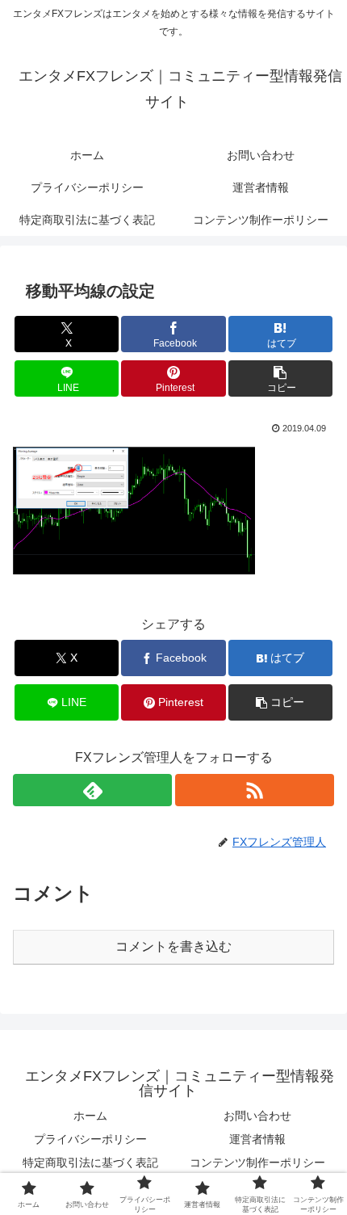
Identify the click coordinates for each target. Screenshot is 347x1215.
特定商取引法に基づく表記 (90, 1162)
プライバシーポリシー (90, 1139)
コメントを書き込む (173, 946)
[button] (280, 378)
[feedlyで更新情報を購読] (92, 790)
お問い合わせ (257, 1115)
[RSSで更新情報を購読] (254, 790)
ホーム (90, 1115)
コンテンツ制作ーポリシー (257, 1162)
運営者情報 (257, 1139)
